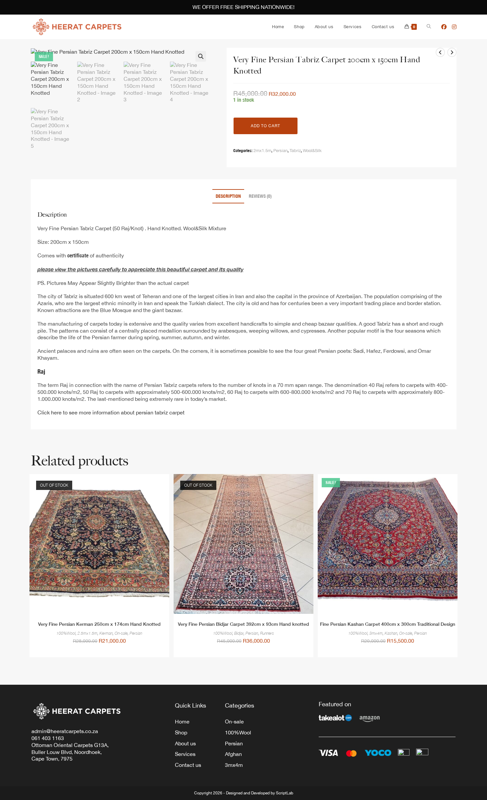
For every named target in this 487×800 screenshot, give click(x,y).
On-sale (121, 633)
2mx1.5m (262, 150)
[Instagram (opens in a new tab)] (454, 26)
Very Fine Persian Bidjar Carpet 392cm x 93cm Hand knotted (243, 624)
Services (185, 754)
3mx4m (376, 633)
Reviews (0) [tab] (260, 196)
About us (185, 743)
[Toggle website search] (429, 27)
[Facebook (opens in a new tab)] (444, 26)
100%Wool (66, 633)
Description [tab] (228, 196)
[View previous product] (440, 52)
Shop (181, 732)
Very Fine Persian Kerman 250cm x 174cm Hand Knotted (99, 624)
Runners (267, 633)
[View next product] (452, 52)
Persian (280, 150)
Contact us (188, 765)
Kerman (106, 633)
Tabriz (295, 150)
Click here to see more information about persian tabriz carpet (111, 412)
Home (182, 721)
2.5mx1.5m (87, 633)
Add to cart (265, 126)
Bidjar (239, 633)
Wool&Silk (312, 150)
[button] (200, 56)
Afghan (233, 754)
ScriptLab (284, 793)
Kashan (391, 633)
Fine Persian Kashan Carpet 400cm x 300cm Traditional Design (387, 624)
